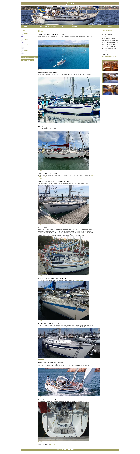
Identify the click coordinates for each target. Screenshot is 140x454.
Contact (80, 449)
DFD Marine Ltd (72, 449)
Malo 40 (26, 39)
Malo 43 (26, 45)
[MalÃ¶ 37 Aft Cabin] (110, 83)
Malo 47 (26, 50)
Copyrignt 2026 (61, 449)
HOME (25, 26)
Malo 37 (26, 33)
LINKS (91, 26)
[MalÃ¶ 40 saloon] (110, 71)
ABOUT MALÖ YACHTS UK (48, 26)
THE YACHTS (73, 26)
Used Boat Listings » (29, 57)
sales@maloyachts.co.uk (109, 56)
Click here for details (79, 280)
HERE (49, 76)
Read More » (41, 69)
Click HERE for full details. (82, 128)
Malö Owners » (27, 60)
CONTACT (109, 26)
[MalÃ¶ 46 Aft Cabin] (110, 95)
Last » (54, 444)
